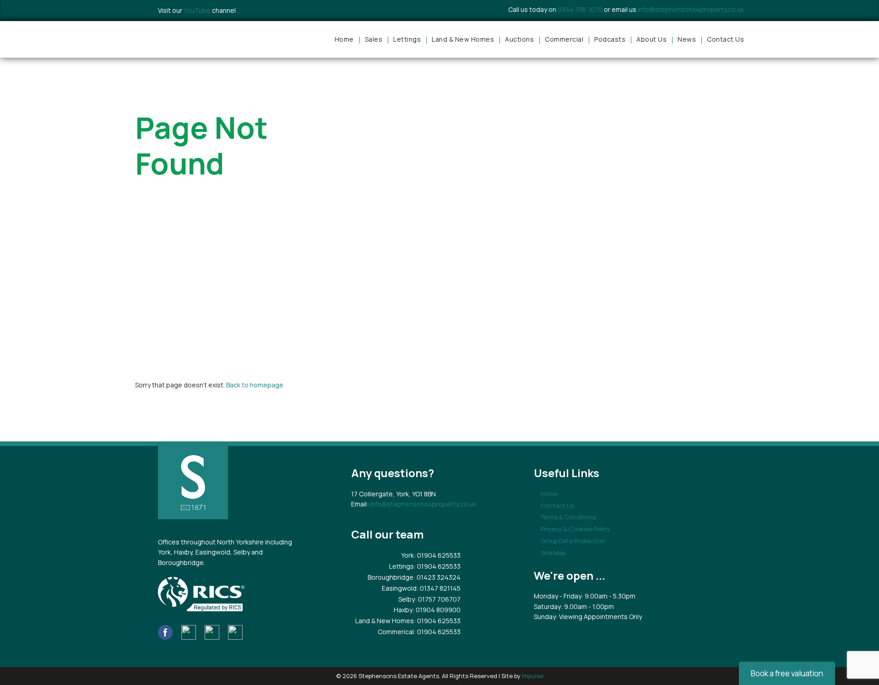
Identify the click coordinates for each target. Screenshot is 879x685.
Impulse (532, 676)
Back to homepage (254, 385)
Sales (374, 39)
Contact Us (725, 39)
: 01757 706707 (438, 599)
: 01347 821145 (439, 588)
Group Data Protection (573, 541)
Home (344, 39)
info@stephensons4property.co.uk (691, 9)
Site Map (553, 553)
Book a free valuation (787, 673)
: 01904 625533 (437, 555)
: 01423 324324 (437, 577)
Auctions (519, 39)
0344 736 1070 (580, 9)
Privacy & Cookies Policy (575, 529)
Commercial (564, 39)
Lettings (407, 39)
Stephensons (197, 39)
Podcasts (609, 39)
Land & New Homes (463, 39)
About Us (651, 39)
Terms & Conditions (568, 517)
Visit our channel (197, 10)
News (687, 39)
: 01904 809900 (436, 609)
